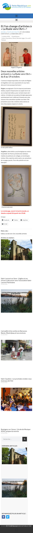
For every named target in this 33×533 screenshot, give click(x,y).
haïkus (3, 233)
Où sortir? (28, 38)
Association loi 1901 (18, 526)
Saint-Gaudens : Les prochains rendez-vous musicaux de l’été (16, 380)
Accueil (3, 32)
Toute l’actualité (13, 32)
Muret (14, 38)
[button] (16, 15)
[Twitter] (7, 517)
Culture (3, 38)
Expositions (9, 38)
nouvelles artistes (21, 233)
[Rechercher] (24, 439)
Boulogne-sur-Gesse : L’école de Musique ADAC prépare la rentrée (15, 430)
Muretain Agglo (20, 38)
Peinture (3, 40)
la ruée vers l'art (10, 233)
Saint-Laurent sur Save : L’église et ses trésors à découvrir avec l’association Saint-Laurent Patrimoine (16, 280)
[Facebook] (3, 517)
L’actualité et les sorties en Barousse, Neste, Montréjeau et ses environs (14, 332)
